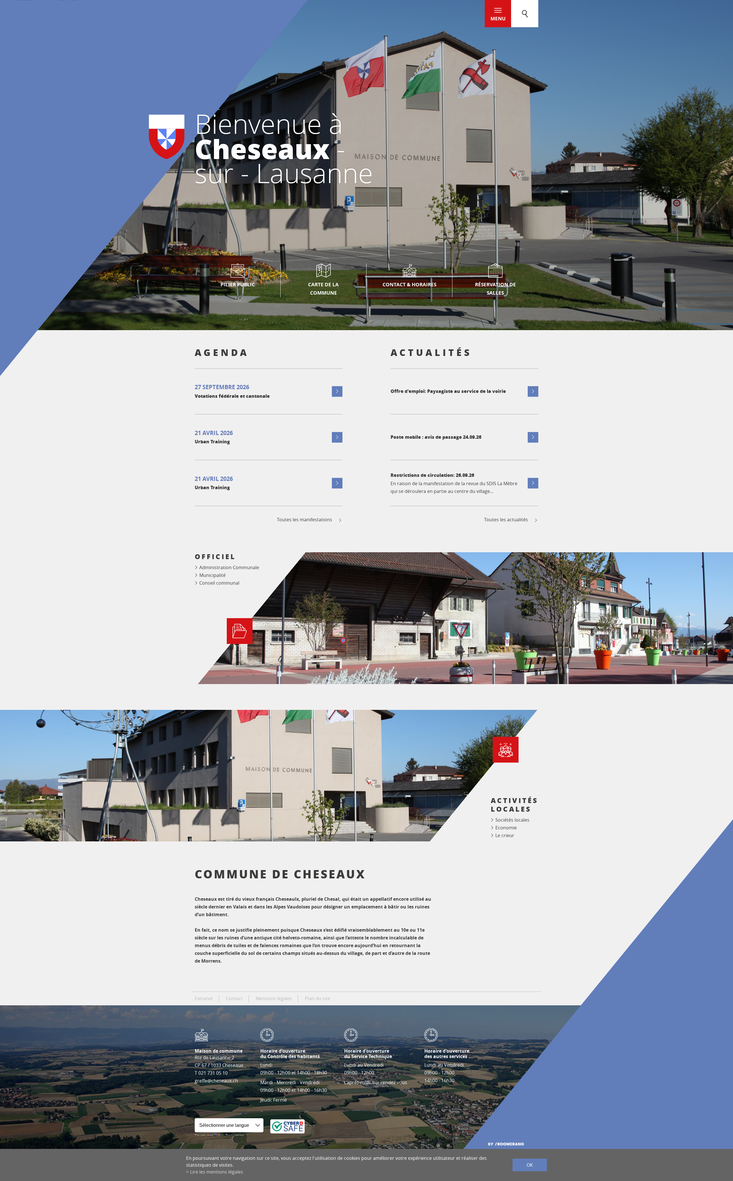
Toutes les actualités (506, 520)
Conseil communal (219, 583)
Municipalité (212, 575)
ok (530, 1165)
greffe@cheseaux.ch (216, 1081)
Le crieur (504, 835)
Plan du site (317, 998)
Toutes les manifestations (304, 520)
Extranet (204, 998)
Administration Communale (229, 567)
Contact (234, 998)
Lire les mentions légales (216, 1172)
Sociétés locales (512, 820)
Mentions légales (274, 998)
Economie (506, 827)
